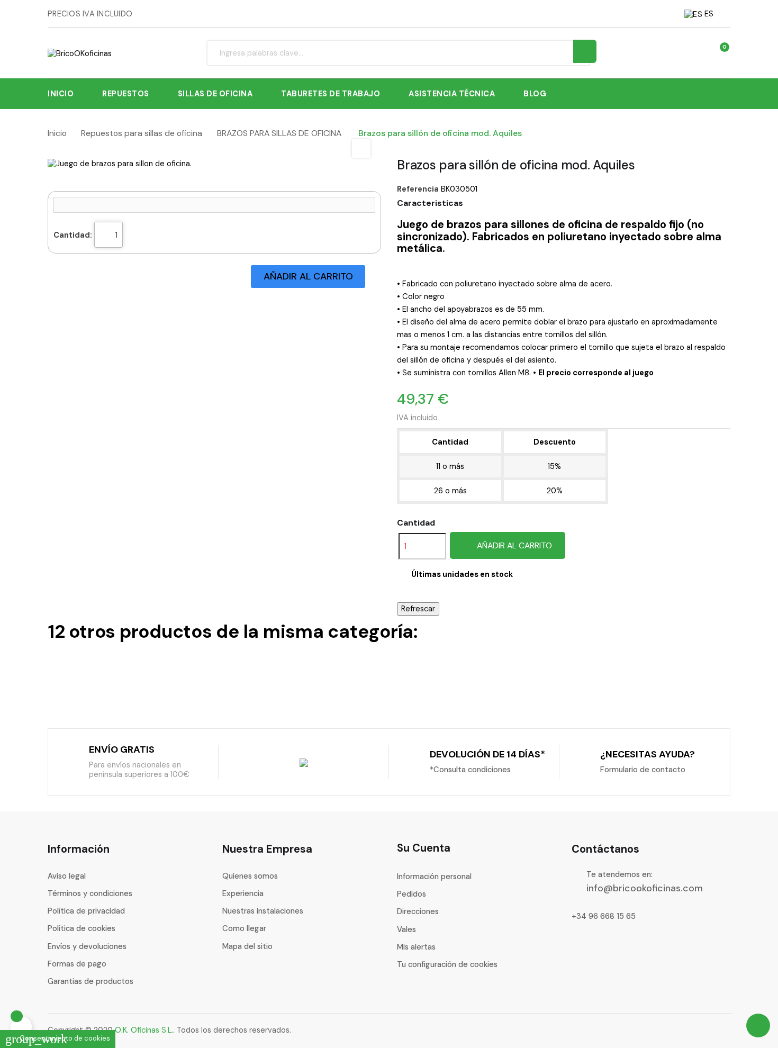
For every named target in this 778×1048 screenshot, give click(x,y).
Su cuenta (423, 848)
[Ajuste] (698, 52)
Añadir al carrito (513, 545)
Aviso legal (67, 876)
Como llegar (244, 928)
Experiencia (243, 893)
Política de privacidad (86, 911)
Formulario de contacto (642, 769)
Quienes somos (250, 876)
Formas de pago (77, 964)
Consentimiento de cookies (57, 1038)
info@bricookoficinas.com (644, 888)
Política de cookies (81, 928)
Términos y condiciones (90, 893)
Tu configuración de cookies (447, 964)
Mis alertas (416, 947)
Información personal (434, 876)
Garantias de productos (90, 981)
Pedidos (411, 894)
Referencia (418, 189)
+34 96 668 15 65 (604, 916)
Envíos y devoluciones (87, 946)
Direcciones (418, 911)
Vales (406, 929)
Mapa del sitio (247, 946)
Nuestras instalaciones (262, 911)
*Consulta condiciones (470, 769)
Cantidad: (72, 235)
